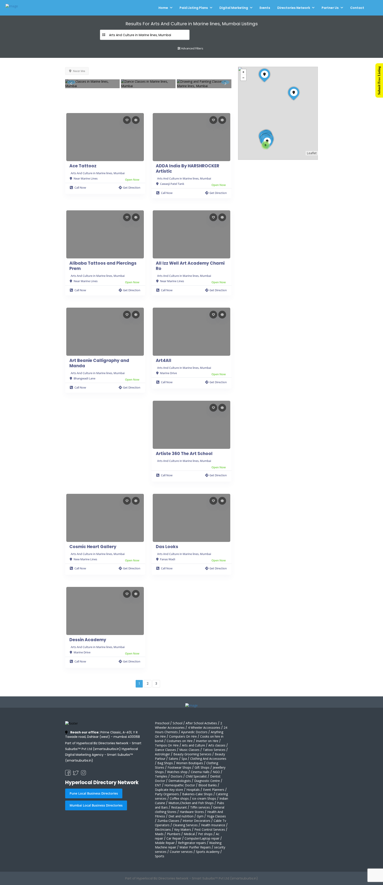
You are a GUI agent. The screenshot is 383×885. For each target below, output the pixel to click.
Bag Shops (165, 763)
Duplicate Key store (169, 789)
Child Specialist (196, 776)
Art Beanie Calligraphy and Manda (99, 363)
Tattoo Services (214, 750)
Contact (357, 8)
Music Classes (189, 750)
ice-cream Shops (204, 798)
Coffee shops (179, 798)
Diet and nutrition (180, 816)
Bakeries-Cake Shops (197, 794)
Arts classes (216, 745)
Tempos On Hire (167, 745)
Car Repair (173, 838)
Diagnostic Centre (207, 781)
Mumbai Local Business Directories (96, 805)
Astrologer (162, 754)
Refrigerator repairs (192, 843)
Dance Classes (165, 750)
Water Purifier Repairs (195, 847)
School (177, 723)
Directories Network (293, 8)
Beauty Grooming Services (192, 754)
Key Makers (182, 829)
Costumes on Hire (180, 741)
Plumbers (173, 834)
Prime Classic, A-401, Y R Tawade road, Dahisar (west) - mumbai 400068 (102, 734)
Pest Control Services (209, 829)
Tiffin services (200, 807)
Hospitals (193, 789)
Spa (184, 758)
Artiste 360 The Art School (184, 453)
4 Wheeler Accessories (204, 727)
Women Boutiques (189, 763)
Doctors (176, 776)
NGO (216, 772)
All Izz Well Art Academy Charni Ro (190, 266)
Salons (173, 758)
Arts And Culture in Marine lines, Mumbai (98, 173)
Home (163, 8)
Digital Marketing (233, 8)
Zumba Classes (168, 821)
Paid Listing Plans (194, 8)
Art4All (163, 360)
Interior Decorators (196, 821)
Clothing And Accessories (208, 758)
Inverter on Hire (207, 741)
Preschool (162, 723)
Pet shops (205, 834)
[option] (92, 83)
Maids (159, 834)
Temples (161, 776)
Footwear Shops (179, 767)
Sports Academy (207, 852)
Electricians (163, 829)
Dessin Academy (87, 640)
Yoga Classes (216, 816)
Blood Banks (207, 785)
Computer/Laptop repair (202, 838)
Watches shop (177, 772)
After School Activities (201, 723)
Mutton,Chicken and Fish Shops (191, 803)
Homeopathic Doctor (179, 785)
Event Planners (213, 789)
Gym (200, 816)
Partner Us (330, 8)
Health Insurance (213, 825)
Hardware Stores (192, 812)
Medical (189, 834)
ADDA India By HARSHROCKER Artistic (187, 168)
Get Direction (131, 188)
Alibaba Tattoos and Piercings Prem (103, 266)
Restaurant (179, 807)
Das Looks (167, 546)
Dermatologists (179, 781)
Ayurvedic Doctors (194, 732)
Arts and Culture (193, 745)
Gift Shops (202, 767)
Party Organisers (167, 794)
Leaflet (312, 153)
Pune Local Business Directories (94, 793)
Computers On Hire (183, 736)
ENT (158, 785)
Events (265, 8)
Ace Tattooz (82, 166)
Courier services (181, 852)
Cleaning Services (185, 825)
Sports (159, 856)
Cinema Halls (200, 772)
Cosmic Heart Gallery (92, 546)
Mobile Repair (165, 843)
